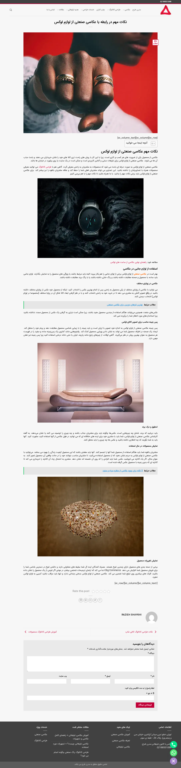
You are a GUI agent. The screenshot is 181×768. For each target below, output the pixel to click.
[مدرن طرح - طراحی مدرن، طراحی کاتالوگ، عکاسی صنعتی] (158, 10)
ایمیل (107, 676)
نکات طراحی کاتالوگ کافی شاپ (139, 632)
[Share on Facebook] (100, 600)
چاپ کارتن (100, 9)
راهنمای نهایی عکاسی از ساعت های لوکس (128, 262)
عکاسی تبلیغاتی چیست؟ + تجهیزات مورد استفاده (71, 745)
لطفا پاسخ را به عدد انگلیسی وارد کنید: (139, 688)
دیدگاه (151, 653)
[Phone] (173, 744)
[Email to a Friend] (90, 600)
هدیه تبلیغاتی (73, 9)
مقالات (61, 9)
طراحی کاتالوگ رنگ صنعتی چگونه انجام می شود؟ (71, 754)
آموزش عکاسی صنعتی (120, 734)
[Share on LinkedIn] (81, 600)
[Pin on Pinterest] (85, 600)
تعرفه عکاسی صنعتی (121, 741)
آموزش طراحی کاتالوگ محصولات (42, 632)
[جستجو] (11, 10)
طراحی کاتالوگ (114, 9)
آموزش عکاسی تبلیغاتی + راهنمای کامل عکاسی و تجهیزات (72, 737)
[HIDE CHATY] (173, 761)
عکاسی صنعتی (140, 274)
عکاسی (127, 9)
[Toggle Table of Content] (152, 143)
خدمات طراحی (88, 9)
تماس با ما (51, 9)
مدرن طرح (137, 9)
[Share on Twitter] (95, 600)
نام (152, 676)
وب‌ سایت (63, 676)
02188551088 (165, 1)
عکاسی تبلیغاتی (123, 747)
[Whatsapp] (173, 752)
